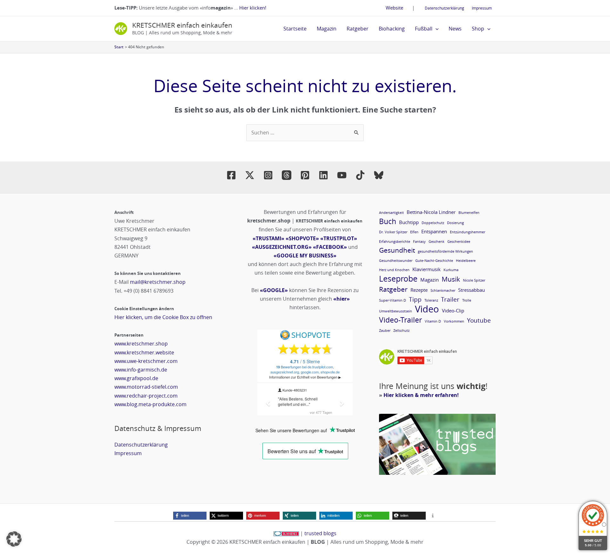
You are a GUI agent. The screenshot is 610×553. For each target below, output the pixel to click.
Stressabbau (471, 290)
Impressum (482, 7)
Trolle (466, 300)
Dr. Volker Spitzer (393, 232)
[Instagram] (268, 175)
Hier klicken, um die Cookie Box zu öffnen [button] (163, 317)
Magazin (326, 28)
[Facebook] (231, 175)
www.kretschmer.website (144, 352)
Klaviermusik (426, 269)
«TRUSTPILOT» (338, 238)
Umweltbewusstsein (395, 311)
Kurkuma (451, 270)
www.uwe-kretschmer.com (146, 361)
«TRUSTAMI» (268, 238)
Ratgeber (358, 28)
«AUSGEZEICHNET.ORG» (282, 246)
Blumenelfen (468, 212)
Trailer (450, 299)
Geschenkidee (458, 241)
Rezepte (419, 290)
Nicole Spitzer (474, 280)
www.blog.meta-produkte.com (150, 404)
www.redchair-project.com (146, 395)
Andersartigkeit (391, 212)
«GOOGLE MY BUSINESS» (305, 255)
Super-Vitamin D (392, 300)
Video (427, 309)
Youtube (479, 320)
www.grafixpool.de (136, 378)
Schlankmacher (442, 290)
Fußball (423, 28)
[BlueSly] (378, 175)
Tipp (415, 299)
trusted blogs (320, 533)
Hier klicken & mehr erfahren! (421, 395)
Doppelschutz (433, 223)
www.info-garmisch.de (140, 369)
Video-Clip (453, 310)
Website (394, 7)
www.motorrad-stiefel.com (146, 386)
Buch (387, 221)
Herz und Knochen (394, 270)
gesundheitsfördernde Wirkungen (445, 251)
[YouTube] (342, 175)
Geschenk (436, 241)
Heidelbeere (466, 260)
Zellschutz (401, 330)
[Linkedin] (323, 175)
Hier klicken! (252, 7)
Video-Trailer (400, 320)
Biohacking (392, 28)
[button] (435, 28)
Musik (451, 279)
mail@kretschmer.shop (158, 281)
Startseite (295, 28)
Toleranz (431, 300)
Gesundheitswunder (395, 260)
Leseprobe (398, 278)
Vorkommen (454, 321)
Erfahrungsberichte (394, 241)
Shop (478, 28)
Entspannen (434, 231)
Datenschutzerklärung (444, 7)
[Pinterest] (305, 175)
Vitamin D (433, 321)
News (455, 28)
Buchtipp (409, 222)
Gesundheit (397, 250)
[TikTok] (360, 175)
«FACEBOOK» (330, 246)
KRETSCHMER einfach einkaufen (182, 25)
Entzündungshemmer (467, 232)
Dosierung (455, 223)
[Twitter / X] (249, 175)
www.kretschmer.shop (141, 343)
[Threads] (286, 175)
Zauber (384, 330)
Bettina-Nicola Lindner (431, 212)
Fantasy (419, 241)
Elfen (414, 232)
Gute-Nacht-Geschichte (434, 260)
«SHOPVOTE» (302, 238)
